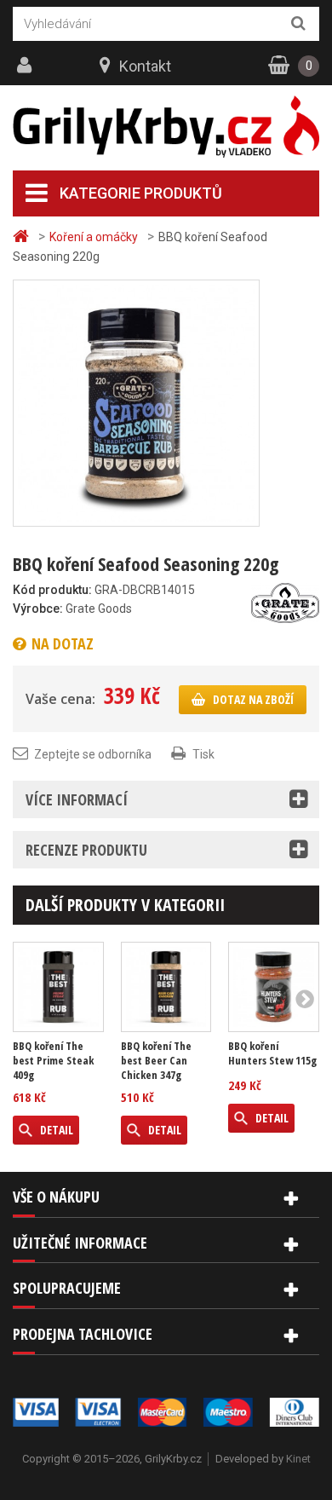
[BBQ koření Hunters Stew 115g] (273, 987)
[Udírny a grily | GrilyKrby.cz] (166, 127)
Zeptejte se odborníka (93, 754)
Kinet (298, 1458)
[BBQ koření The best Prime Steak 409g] (58, 987)
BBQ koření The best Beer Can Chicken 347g (156, 1060)
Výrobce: (38, 608)
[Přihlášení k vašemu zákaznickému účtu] (26, 65)
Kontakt (145, 66)
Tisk (203, 754)
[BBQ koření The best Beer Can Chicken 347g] (166, 987)
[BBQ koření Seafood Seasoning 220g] (136, 402)
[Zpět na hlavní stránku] (23, 236)
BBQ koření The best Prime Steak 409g (53, 1060)
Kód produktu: (52, 590)
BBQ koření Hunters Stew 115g (272, 1053)
